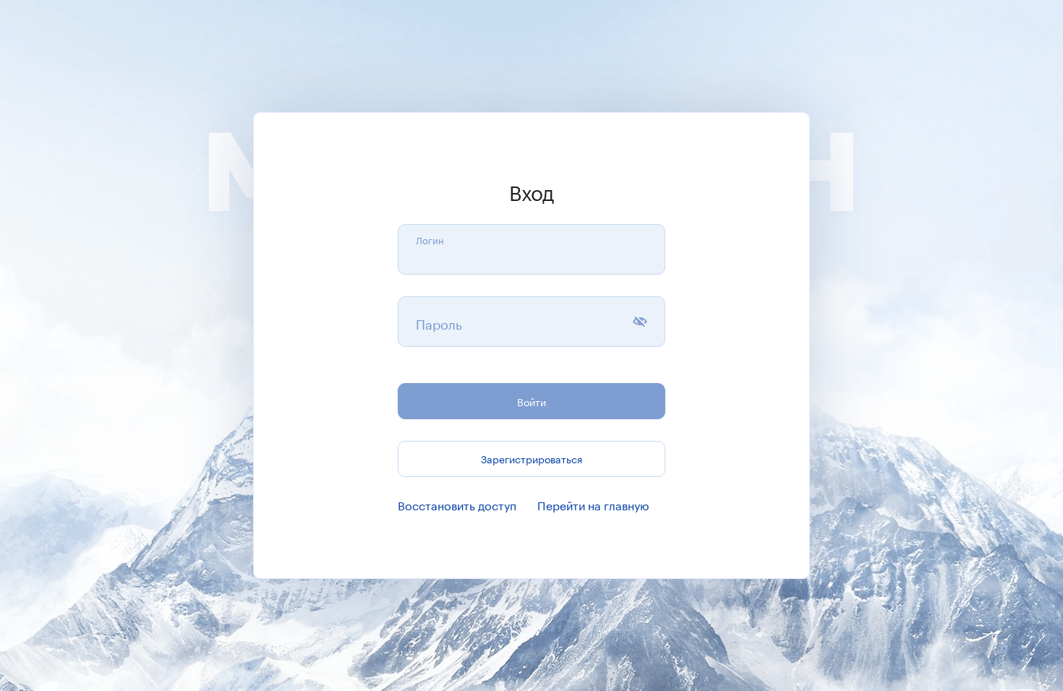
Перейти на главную (593, 504)
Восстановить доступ (457, 504)
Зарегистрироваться (531, 458)
